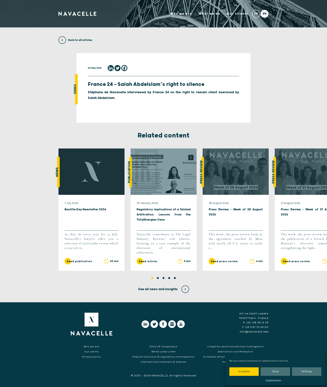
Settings (306, 371)
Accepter (244, 371)
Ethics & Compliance (163, 346)
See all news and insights (158, 289)
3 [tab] (163, 278)
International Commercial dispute (163, 362)
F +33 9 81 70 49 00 (255, 327)
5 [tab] (175, 278)
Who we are (181, 14)
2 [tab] (158, 278)
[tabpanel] (91, 209)
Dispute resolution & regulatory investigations (163, 356)
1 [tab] (152, 278)
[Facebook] (124, 68)
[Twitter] (117, 68)
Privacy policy (91, 356)
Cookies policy (273, 380)
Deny (275, 371)
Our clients (237, 14)
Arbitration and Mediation (235, 351)
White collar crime (163, 351)
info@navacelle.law (254, 331)
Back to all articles (80, 40)
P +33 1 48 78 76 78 (256, 322)
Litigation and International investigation (235, 346)
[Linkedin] (111, 68)
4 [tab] (169, 278)
